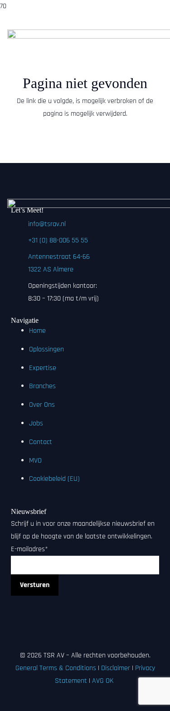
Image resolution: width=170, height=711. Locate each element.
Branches (42, 386)
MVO (35, 460)
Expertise (42, 368)
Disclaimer (115, 668)
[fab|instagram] (85, 627)
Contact (40, 442)
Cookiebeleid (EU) (54, 479)
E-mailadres (29, 549)
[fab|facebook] (85, 614)
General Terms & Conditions (55, 668)
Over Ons (42, 405)
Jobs (36, 423)
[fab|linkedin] (85, 602)
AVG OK (103, 681)
